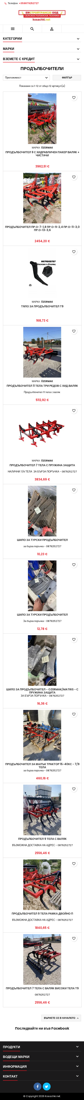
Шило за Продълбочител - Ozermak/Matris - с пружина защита (42, 690)
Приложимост (27, 78)
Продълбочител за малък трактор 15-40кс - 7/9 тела (42, 765)
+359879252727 (29, 3)
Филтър (67, 77)
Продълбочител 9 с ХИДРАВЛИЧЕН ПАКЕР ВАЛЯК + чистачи (42, 153)
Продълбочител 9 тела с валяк (42, 839)
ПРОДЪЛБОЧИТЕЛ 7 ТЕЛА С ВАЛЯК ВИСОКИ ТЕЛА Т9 (42, 988)
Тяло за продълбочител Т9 (42, 306)
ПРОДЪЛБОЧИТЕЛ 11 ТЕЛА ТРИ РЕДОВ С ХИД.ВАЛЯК (42, 386)
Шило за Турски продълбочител (42, 540)
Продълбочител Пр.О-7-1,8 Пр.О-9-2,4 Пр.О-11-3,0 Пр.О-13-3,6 (42, 228)
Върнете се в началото (61, 1018)
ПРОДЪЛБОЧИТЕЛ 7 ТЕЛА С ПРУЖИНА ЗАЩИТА (42, 465)
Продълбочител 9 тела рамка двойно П (42, 914)
